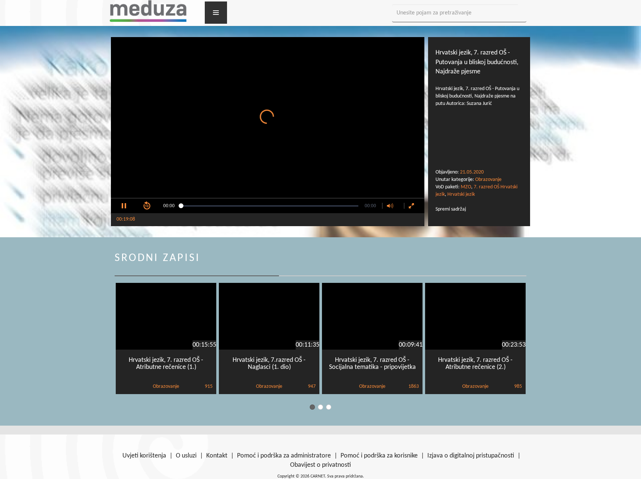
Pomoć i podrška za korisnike (379, 456)
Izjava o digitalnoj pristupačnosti (470, 456)
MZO (466, 187)
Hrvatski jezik (461, 194)
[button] (124, 205)
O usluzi (186, 456)
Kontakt (216, 456)
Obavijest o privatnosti (320, 465)
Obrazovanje (488, 179)
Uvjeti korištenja (144, 456)
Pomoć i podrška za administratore (284, 456)
